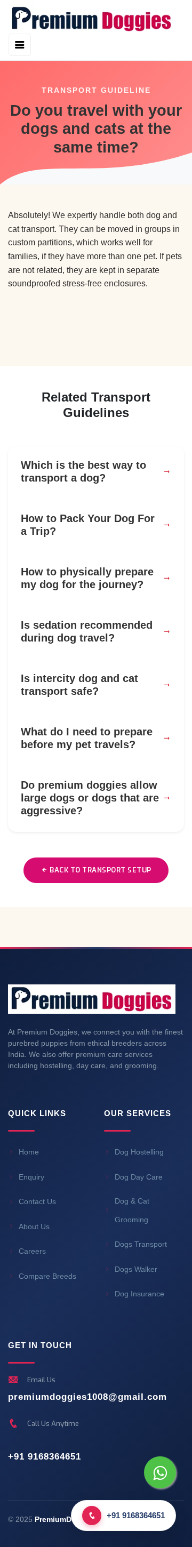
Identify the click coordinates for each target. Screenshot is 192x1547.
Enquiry (31, 1177)
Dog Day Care (139, 1177)
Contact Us (37, 1201)
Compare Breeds (47, 1276)
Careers (32, 1251)
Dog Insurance (139, 1293)
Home (29, 1152)
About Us (34, 1226)
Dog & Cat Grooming (132, 1210)
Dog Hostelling (139, 1152)
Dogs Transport (141, 1244)
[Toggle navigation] (20, 45)
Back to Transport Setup (99, 870)
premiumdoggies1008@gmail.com (87, 1397)
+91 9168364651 (44, 1457)
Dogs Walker (136, 1269)
